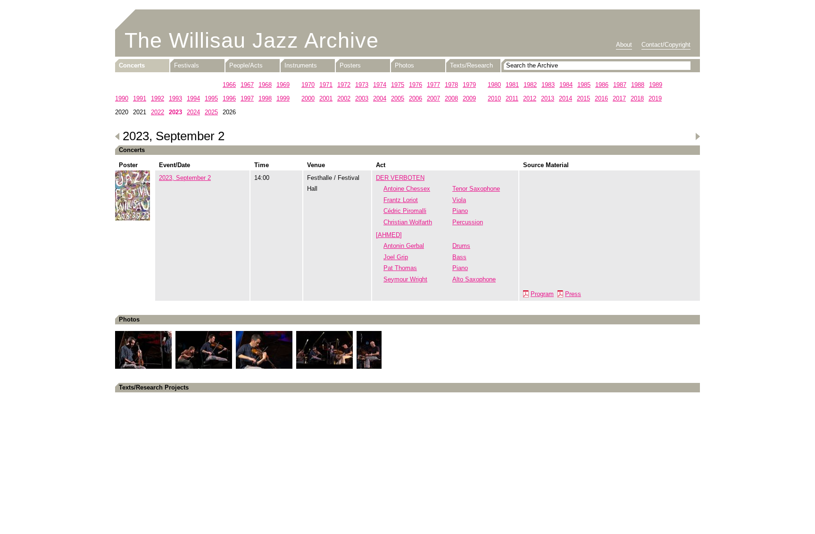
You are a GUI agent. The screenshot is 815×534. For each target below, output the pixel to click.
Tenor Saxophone (476, 188)
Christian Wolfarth (407, 222)
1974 (379, 84)
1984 (566, 84)
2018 (637, 98)
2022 (157, 112)
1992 (157, 98)
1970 (308, 84)
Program (542, 293)
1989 (655, 84)
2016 (601, 98)
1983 (548, 84)
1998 (265, 98)
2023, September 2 (185, 177)
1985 (583, 84)
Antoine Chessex (406, 188)
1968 (265, 84)
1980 (494, 84)
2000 (308, 98)
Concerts (132, 65)
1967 (247, 84)
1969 (283, 84)
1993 (175, 98)
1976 (415, 84)
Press (573, 293)
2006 (415, 98)
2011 (512, 98)
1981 (512, 84)
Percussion (467, 222)
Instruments (300, 65)
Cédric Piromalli (404, 210)
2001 (326, 98)
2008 (451, 98)
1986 (601, 84)
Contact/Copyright (665, 44)
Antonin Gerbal (403, 245)
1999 (283, 98)
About (624, 44)
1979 (469, 84)
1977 (433, 84)
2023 (175, 112)
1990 (121, 98)
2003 (361, 98)
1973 (361, 84)
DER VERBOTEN (400, 177)
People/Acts (246, 65)
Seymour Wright (405, 279)
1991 (139, 98)
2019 (655, 98)
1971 (326, 84)
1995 (211, 98)
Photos (404, 65)
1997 (247, 98)
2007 (433, 98)
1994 (193, 98)
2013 (547, 98)
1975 (397, 84)
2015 (583, 98)
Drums (461, 245)
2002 (343, 98)
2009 (469, 98)
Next (697, 136)
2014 (565, 98)
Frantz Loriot (400, 199)
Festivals (186, 65)
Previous (117, 136)
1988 (637, 84)
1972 (343, 84)
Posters (350, 65)
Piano (460, 210)
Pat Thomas (400, 267)
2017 (619, 98)
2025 (211, 112)
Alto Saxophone (474, 279)
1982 (530, 84)
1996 (229, 98)
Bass (459, 257)
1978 (451, 84)
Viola (459, 199)
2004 (379, 98)
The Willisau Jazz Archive (252, 40)
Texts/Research (471, 65)
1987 (619, 84)
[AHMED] (389, 234)
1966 (229, 84)
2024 (193, 112)
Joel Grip (395, 257)
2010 (494, 98)
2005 (397, 98)
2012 (529, 98)
